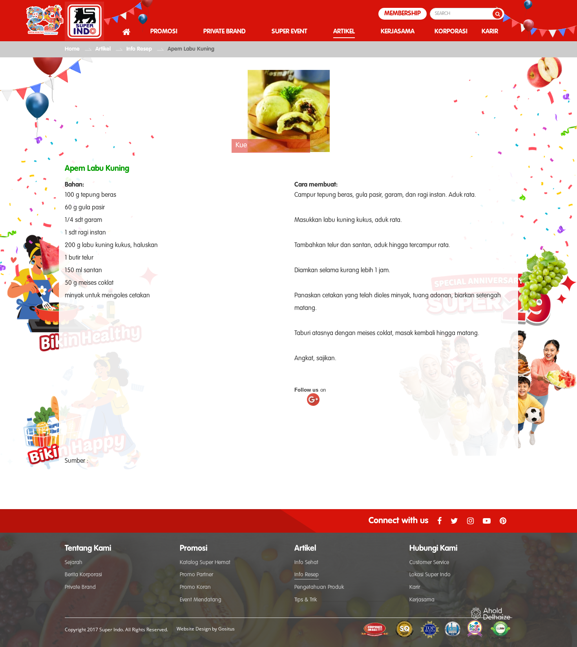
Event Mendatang (200, 600)
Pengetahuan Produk (319, 587)
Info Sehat (306, 562)
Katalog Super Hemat (205, 562)
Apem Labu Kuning (191, 49)
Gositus (226, 628)
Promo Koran (195, 587)
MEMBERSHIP (402, 14)
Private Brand (80, 587)
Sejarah (73, 562)
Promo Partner (196, 574)
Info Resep (139, 49)
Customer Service (429, 562)
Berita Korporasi (83, 574)
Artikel (103, 49)
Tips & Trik (305, 600)
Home (72, 49)
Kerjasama (422, 600)
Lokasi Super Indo (430, 574)
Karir (414, 587)
